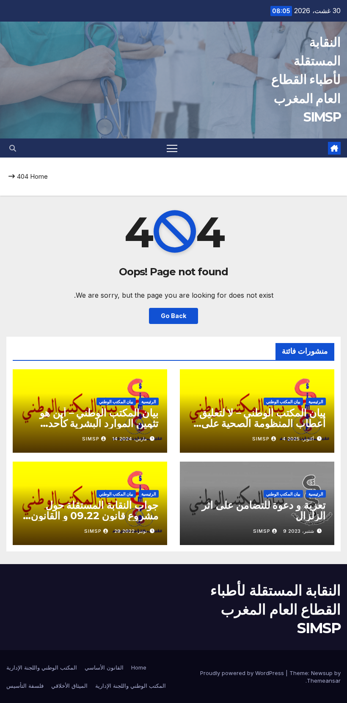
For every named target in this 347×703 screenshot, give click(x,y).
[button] (12, 148)
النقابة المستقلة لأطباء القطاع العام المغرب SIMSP (306, 79)
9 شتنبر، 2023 (298, 531)
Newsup (322, 673)
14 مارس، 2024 (129, 439)
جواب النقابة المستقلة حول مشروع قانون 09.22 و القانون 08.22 (95, 515)
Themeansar (324, 680)
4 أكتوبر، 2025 (298, 439)
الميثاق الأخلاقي (69, 685)
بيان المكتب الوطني (283, 401)
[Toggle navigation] (172, 148)
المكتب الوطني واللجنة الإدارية (41, 667)
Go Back (173, 315)
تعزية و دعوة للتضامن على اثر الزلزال (264, 510)
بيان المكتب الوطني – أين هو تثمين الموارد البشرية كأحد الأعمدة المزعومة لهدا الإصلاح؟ (94, 423)
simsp (261, 439)
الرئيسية (315, 401)
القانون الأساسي (104, 667)
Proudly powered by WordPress (243, 673)
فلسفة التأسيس (25, 685)
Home (39, 176)
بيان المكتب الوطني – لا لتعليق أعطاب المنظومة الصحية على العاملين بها (262, 423)
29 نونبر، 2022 (130, 531)
